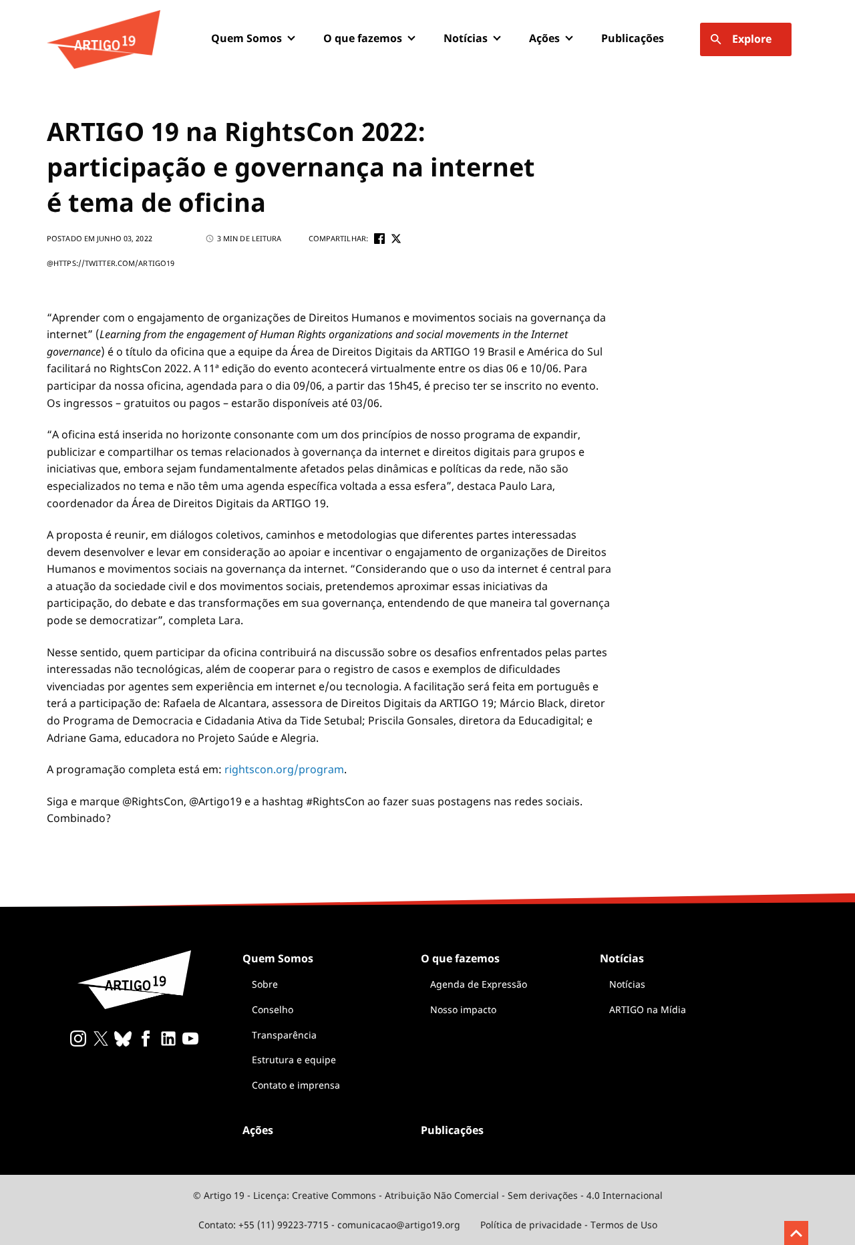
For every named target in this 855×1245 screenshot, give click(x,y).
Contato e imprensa (296, 1085)
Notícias (627, 984)
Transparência (284, 1034)
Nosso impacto (463, 1009)
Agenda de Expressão (478, 984)
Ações (544, 38)
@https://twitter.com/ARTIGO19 (110, 263)
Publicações (632, 38)
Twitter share (396, 238)
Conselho (272, 1009)
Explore (752, 38)
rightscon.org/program (284, 769)
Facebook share (379, 238)
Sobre (265, 984)
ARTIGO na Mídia (647, 1009)
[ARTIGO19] (103, 39)
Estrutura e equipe (294, 1059)
